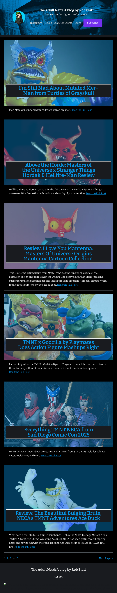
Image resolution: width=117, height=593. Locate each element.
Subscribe (93, 22)
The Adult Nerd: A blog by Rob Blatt (66, 10)
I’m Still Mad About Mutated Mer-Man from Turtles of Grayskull (58, 91)
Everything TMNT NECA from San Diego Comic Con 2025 (58, 432)
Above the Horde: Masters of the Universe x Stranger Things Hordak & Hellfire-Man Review (58, 170)
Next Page (106, 558)
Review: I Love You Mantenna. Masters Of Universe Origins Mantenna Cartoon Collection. (58, 253)
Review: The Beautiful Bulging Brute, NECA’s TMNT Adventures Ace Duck (58, 516)
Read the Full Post (81, 109)
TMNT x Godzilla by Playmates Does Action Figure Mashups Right (58, 345)
